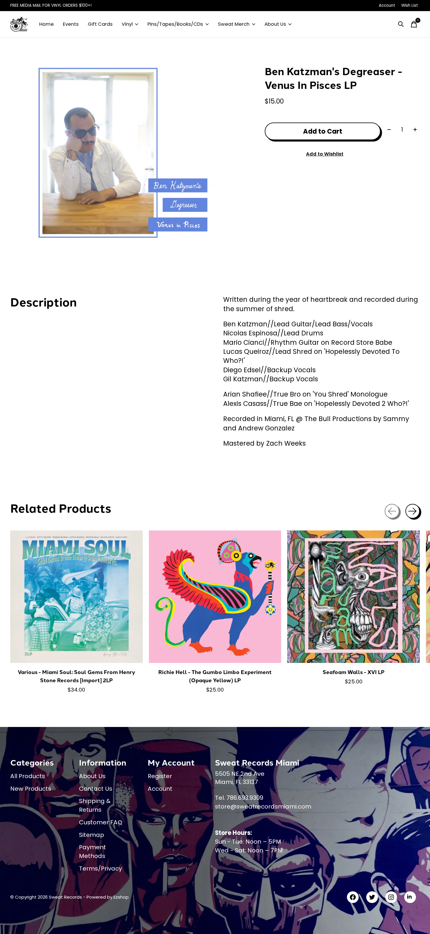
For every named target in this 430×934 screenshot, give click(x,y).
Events (71, 24)
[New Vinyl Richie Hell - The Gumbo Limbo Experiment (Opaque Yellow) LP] (215, 596)
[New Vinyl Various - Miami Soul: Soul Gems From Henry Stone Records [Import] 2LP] (76, 596)
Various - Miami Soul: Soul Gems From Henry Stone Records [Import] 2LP (76, 676)
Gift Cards (100, 24)
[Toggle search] (401, 24)
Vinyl (127, 24)
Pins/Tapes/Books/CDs (175, 24)
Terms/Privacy (100, 868)
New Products (30, 789)
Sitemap (91, 835)
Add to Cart (322, 131)
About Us (275, 24)
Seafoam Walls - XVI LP (354, 672)
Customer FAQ (100, 822)
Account (160, 789)
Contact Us (95, 789)
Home (46, 24)
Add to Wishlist (324, 154)
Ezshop (121, 897)
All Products (27, 776)
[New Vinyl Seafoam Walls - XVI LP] (353, 596)
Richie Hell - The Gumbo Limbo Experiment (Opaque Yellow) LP (215, 676)
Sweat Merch (234, 24)
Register (160, 776)
